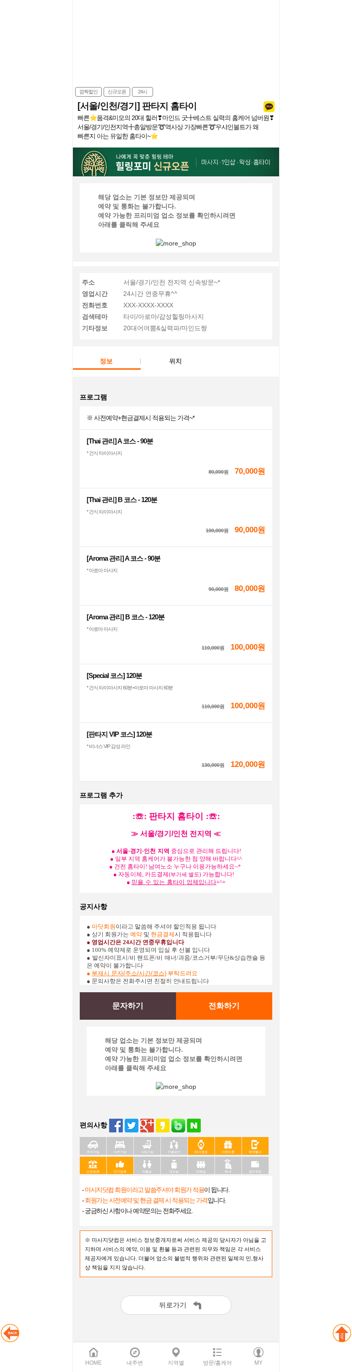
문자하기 (127, 1005)
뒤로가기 (173, 1305)
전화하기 (224, 1005)
